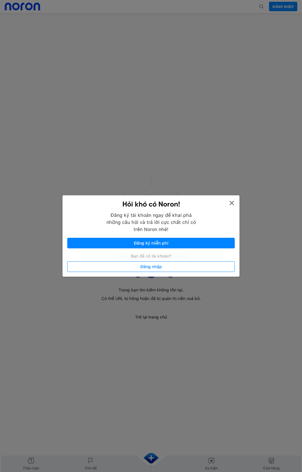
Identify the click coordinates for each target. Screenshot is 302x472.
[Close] (231, 203)
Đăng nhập (151, 266)
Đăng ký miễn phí (151, 243)
